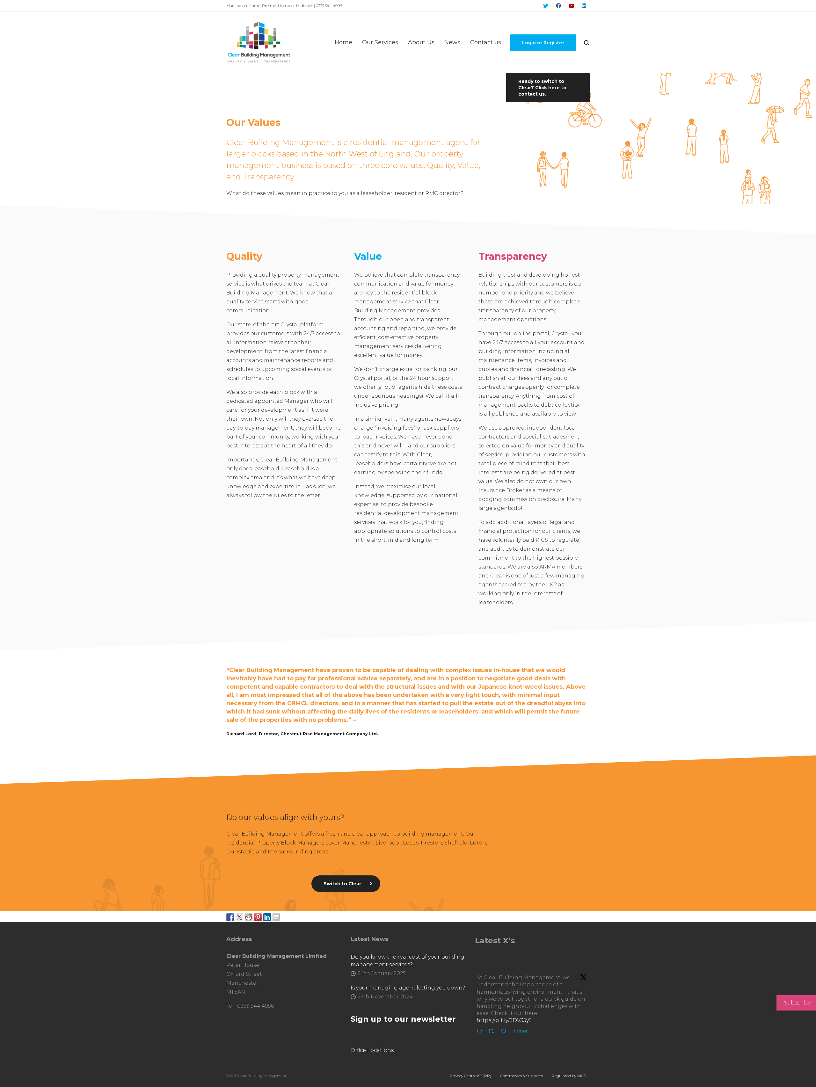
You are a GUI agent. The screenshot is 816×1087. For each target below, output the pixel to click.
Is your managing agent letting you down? (408, 988)
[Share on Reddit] (248, 916)
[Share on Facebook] (230, 916)
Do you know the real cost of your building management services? (407, 960)
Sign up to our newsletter (403, 1019)
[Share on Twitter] (239, 916)
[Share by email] (276, 916)
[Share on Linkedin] (267, 916)
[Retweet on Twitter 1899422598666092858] (493, 1032)
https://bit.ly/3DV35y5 (504, 1020)
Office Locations (372, 1050)
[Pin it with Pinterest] (258, 916)
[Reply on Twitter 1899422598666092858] (481, 1032)
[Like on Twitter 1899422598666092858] (505, 1032)
